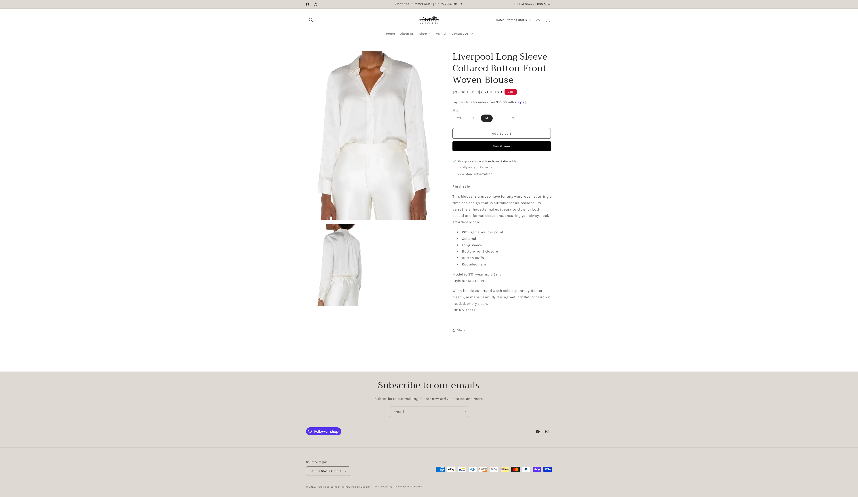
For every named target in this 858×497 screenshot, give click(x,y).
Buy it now (502, 146)
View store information (474, 174)
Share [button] (461, 330)
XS (461, 119)
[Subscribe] (464, 412)
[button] (311, 20)
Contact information (409, 486)
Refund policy (383, 486)
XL (516, 119)
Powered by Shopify (357, 486)
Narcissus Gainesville (331, 486)
